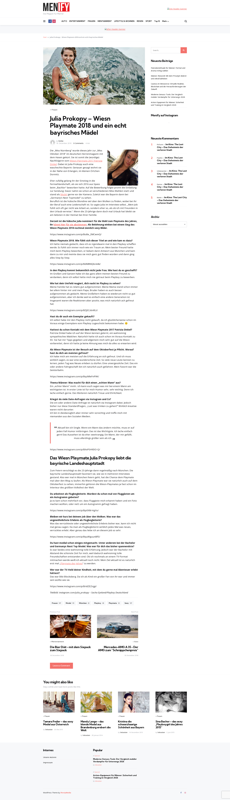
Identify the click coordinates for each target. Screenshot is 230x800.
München (84, 603)
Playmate (114, 603)
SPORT (149, 21)
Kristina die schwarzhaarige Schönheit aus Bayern (131, 724)
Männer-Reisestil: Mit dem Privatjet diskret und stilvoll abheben (169, 77)
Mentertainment (58, 642)
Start (45, 37)
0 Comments (78, 143)
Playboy (99, 603)
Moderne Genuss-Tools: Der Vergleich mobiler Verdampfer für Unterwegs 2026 (168, 95)
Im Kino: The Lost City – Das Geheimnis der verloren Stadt (170, 147)
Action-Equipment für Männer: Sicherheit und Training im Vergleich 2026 (167, 103)
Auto (136, 642)
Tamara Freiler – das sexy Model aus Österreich (58, 723)
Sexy (128, 603)
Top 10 (157, 21)
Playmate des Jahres (71, 563)
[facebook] (50, 21)
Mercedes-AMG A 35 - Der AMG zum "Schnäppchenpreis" (118, 648)
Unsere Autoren (49, 757)
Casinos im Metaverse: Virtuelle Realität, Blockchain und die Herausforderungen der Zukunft (168, 86)
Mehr (164, 21)
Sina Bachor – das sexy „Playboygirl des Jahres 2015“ (169, 724)
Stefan (60, 141)
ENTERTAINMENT (77, 21)
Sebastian (49, 729)
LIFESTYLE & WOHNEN (124, 21)
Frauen (54, 110)
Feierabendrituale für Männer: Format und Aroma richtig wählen (168, 69)
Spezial (97, 756)
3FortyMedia (65, 792)
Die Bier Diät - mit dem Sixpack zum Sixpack (70, 648)
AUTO (64, 21)
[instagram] (54, 21)
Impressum (48, 762)
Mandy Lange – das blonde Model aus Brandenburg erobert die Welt (96, 726)
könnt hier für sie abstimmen (70, 224)
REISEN (140, 21)
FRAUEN (91, 21)
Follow (169, 127)
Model (63, 194)
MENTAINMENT (105, 21)
